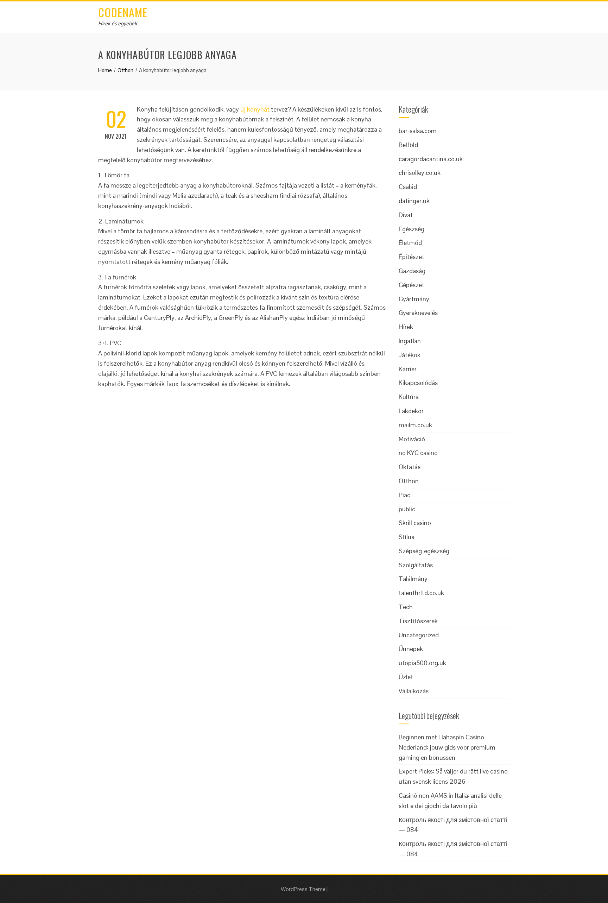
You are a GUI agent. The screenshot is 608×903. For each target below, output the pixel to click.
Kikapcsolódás (418, 383)
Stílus (406, 537)
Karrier (408, 369)
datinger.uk (414, 201)
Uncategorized (419, 635)
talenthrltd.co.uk (421, 593)
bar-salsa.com (418, 131)
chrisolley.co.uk (420, 173)
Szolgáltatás (416, 565)
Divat (406, 215)
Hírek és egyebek (117, 23)
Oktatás (409, 467)
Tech (406, 607)
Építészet (411, 257)
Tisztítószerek (418, 621)
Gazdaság (412, 271)
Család (408, 187)
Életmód (410, 243)
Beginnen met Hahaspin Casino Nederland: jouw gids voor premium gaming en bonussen (447, 747)
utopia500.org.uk (422, 663)
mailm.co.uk (415, 425)
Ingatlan (410, 341)
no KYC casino (418, 453)
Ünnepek (411, 649)
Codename (122, 12)
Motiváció (412, 439)
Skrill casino (415, 523)
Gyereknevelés (418, 313)
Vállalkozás (414, 691)
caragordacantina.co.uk (431, 159)
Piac (404, 495)
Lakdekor (411, 411)
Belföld (408, 145)
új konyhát (255, 109)
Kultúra (409, 397)
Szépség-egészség (424, 551)
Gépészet (411, 285)
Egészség (411, 229)
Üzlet (406, 677)
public (407, 509)
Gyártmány (414, 299)
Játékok (409, 355)
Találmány (413, 579)
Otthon (409, 481)
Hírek (406, 327)
